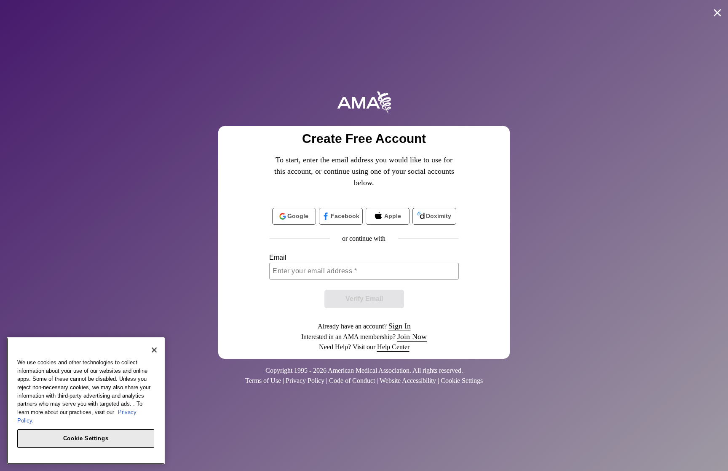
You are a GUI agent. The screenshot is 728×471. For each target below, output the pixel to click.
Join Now (412, 336)
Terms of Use (263, 380)
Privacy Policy (305, 380)
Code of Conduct (352, 380)
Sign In (399, 326)
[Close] (154, 350)
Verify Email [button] (364, 298)
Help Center (393, 346)
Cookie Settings (86, 438)
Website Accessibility (408, 380)
